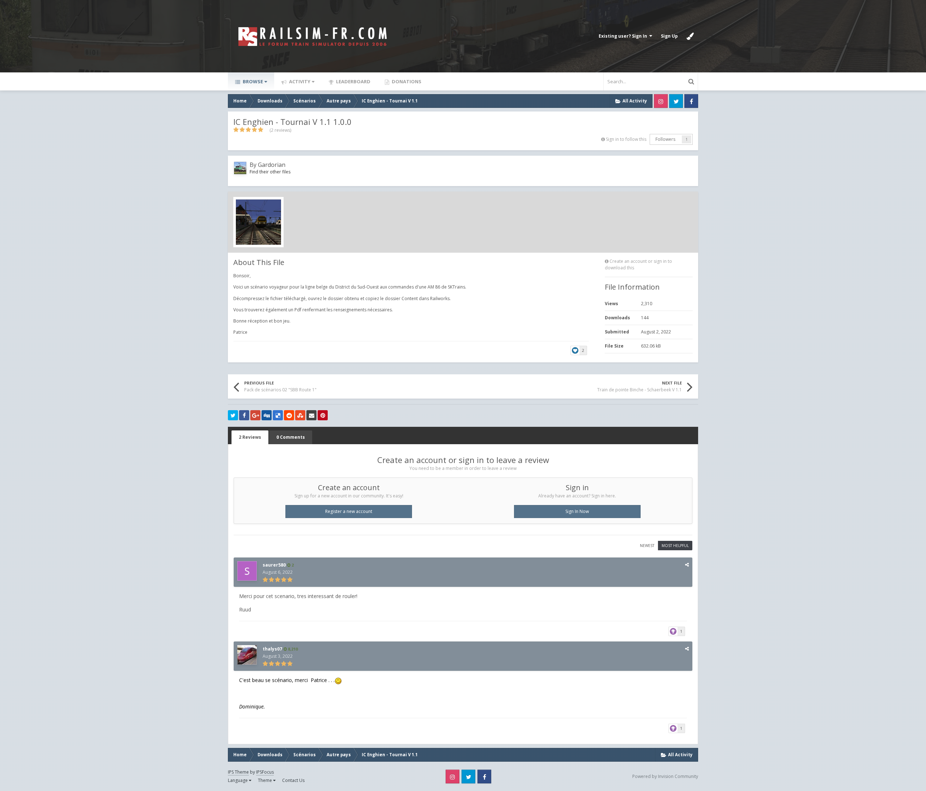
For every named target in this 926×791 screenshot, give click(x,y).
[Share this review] (687, 564)
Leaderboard (352, 81)
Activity (299, 81)
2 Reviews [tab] (250, 437)
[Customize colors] (690, 36)
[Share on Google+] (255, 415)
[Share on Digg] (267, 415)
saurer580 (274, 565)
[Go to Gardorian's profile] (240, 168)
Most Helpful (675, 545)
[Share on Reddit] (289, 415)
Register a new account (348, 511)
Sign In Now (577, 511)
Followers (665, 139)
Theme (265, 780)
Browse (252, 81)
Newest (647, 545)
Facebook (691, 101)
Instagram (661, 101)
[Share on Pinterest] (323, 415)
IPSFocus (265, 772)
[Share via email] (311, 415)
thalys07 (272, 649)
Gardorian (271, 165)
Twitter (676, 101)
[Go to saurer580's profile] (247, 571)
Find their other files (270, 172)
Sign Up (669, 36)
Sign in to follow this (626, 139)
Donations (406, 81)
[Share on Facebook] (244, 415)
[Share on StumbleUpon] (300, 415)
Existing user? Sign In (624, 36)
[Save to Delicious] (278, 415)
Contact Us (293, 780)
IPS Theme (238, 772)
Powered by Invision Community (665, 776)
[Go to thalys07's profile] (247, 655)
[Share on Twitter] (233, 415)
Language (238, 780)
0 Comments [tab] (290, 437)
